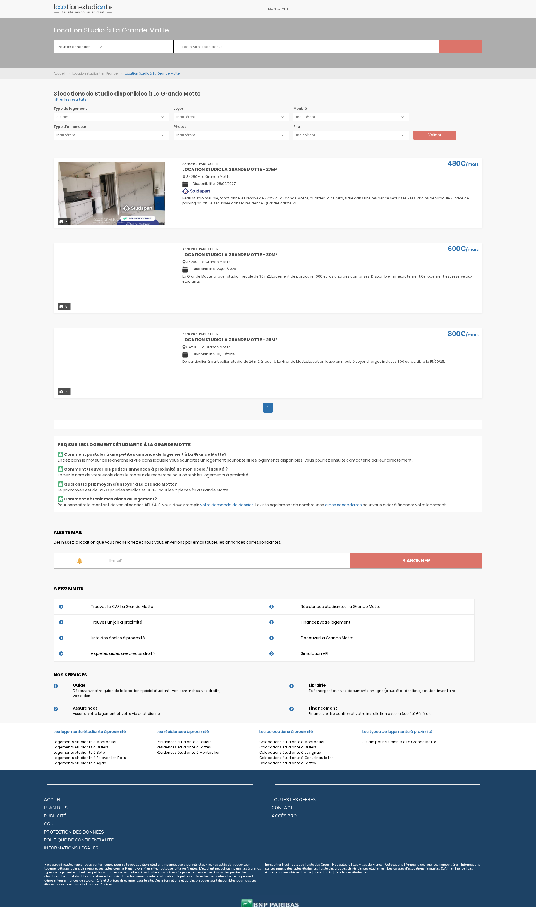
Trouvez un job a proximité (116, 622)
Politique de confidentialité (79, 840)
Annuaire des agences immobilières (432, 864)
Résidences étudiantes (351, 872)
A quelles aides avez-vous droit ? (123, 653)
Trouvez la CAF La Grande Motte (122, 606)
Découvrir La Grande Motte (327, 638)
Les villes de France (367, 864)
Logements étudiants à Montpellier (85, 741)
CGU (49, 824)
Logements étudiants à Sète (79, 752)
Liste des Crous (318, 864)
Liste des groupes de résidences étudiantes (352, 868)
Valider (434, 135)
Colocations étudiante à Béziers (288, 747)
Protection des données (74, 832)
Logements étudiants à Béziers (81, 747)
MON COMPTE (279, 9)
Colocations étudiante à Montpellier (292, 741)
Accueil (53, 800)
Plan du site (59, 808)
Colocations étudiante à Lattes (287, 763)
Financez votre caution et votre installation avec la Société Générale (370, 713)
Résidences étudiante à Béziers (184, 741)
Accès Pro (284, 816)
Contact (282, 808)
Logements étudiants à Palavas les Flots (90, 757)
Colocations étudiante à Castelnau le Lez (296, 757)
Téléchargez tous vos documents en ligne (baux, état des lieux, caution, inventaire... (383, 690)
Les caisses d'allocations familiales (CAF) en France (426, 868)
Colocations (394, 864)
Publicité (55, 816)
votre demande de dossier (226, 505)
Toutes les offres (294, 800)
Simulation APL (315, 653)
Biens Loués (323, 872)
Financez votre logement (325, 622)
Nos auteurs (341, 864)
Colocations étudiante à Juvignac (290, 752)
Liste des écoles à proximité (118, 638)
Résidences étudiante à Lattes (184, 747)
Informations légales (71, 848)
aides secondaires (343, 505)
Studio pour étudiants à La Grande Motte (399, 741)
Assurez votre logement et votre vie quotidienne (116, 713)
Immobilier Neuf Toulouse (284, 864)
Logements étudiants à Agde (80, 763)
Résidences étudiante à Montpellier (188, 752)
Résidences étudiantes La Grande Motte (341, 606)
